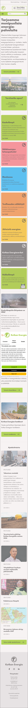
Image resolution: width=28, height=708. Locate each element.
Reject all (14, 373)
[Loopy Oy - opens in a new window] (2, 335)
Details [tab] (23, 341)
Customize (14, 370)
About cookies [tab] (14, 341)
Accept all (14, 367)
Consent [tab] (5, 341)
